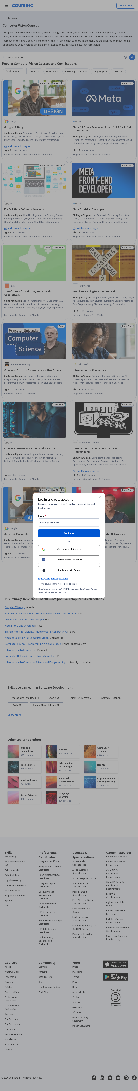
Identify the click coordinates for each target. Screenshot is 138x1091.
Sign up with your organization (53, 578)
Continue (69, 533)
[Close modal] (100, 497)
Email (42, 516)
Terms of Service (54, 592)
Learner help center (68, 583)
